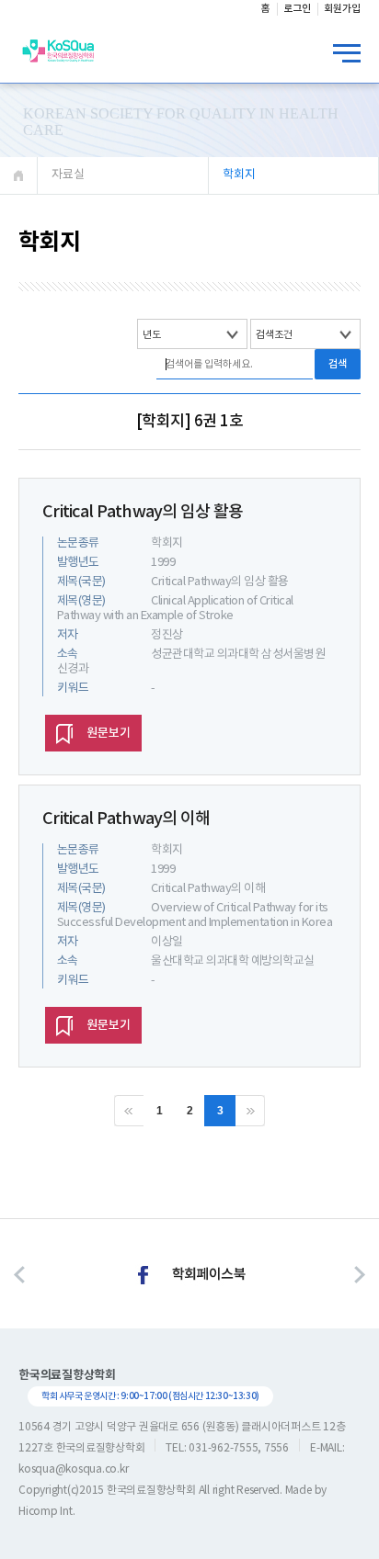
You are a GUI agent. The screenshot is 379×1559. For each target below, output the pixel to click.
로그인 (297, 9)
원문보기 (108, 733)
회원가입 (342, 9)
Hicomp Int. (46, 1512)
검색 (337, 364)
